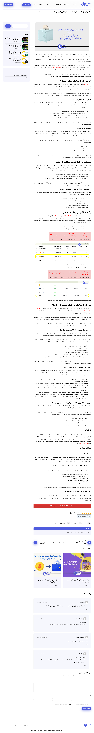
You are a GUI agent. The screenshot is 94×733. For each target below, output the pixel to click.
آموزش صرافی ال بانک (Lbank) (60, 523)
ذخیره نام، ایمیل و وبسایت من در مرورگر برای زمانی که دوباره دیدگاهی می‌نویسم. (72, 704)
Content (85, 523)
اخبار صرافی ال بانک (22, 78)
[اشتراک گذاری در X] (85, 532)
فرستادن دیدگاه (86, 708)
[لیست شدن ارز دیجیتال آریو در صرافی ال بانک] (25, 61)
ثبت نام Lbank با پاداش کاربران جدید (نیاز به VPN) (62, 506)
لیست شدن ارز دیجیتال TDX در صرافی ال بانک (13, 46)
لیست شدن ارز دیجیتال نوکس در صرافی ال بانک (13, 39)
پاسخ (87, 609)
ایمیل (70, 696)
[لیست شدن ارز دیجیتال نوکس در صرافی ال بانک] (25, 40)
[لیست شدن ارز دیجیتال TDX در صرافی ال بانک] (25, 47)
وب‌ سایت (50, 696)
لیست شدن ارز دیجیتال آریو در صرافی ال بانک (13, 60)
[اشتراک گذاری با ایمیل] (68, 532)
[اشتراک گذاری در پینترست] (81, 532)
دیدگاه (89, 680)
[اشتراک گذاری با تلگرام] (71, 532)
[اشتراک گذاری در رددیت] (78, 532)
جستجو (7, 26)
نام (90, 696)
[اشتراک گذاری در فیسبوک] (88, 532)
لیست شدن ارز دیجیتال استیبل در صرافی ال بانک (14, 53)
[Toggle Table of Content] (88, 516)
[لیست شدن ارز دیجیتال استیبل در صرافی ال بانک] (25, 54)
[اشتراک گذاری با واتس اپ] (74, 532)
